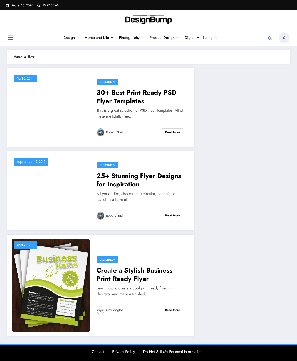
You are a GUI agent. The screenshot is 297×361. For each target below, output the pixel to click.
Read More (172, 132)
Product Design (162, 37)
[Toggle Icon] (10, 38)
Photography (129, 37)
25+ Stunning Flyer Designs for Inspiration (139, 179)
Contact (98, 351)
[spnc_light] (284, 37)
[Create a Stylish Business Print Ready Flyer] (51, 284)
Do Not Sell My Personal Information (172, 351)
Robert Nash (115, 132)
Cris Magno (114, 310)
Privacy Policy (123, 351)
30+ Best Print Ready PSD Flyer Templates (137, 96)
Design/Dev (107, 82)
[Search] (270, 38)
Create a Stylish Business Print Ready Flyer (134, 274)
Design (69, 37)
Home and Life (97, 37)
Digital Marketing (199, 37)
